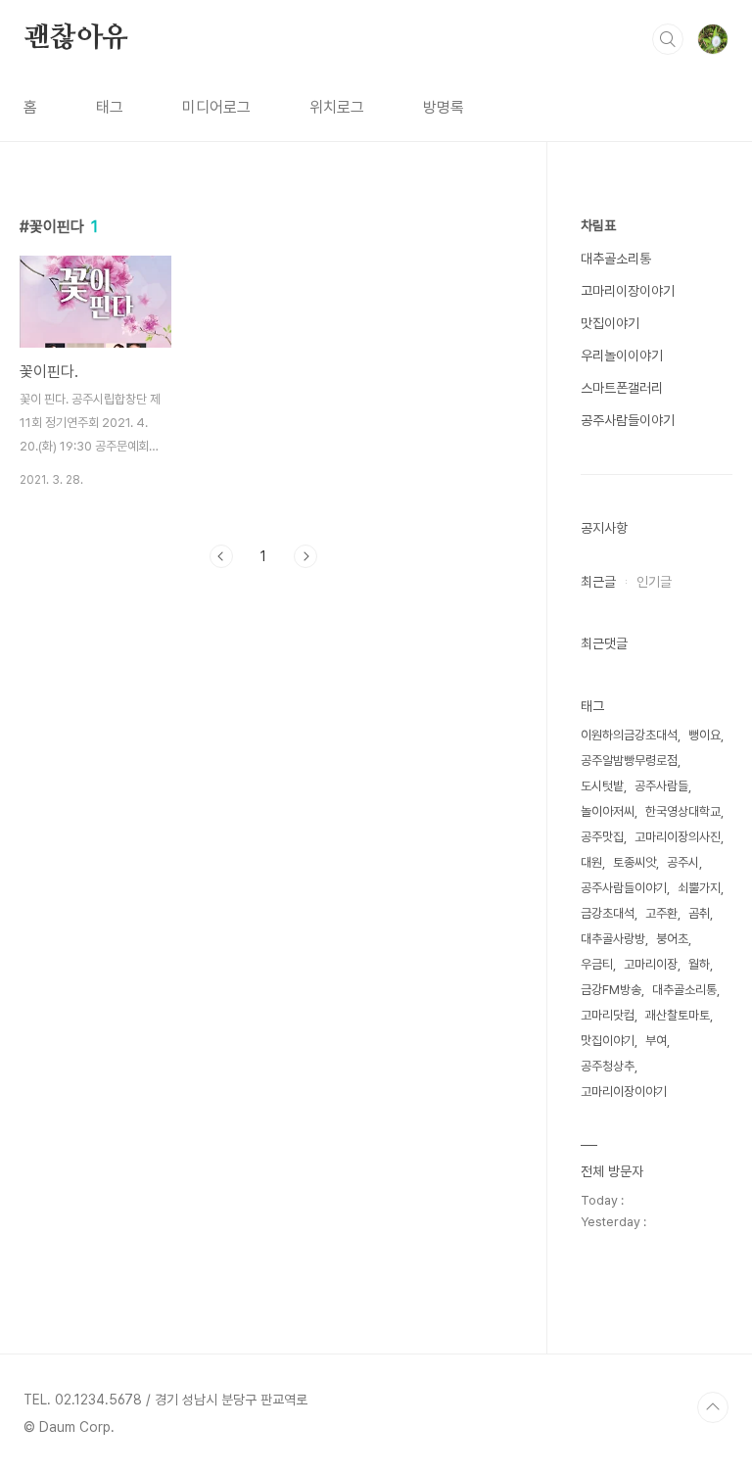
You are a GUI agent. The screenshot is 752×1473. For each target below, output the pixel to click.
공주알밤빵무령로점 (629, 760)
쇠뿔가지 (699, 887)
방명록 (443, 107)
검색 (667, 39)
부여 (656, 1040)
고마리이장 (651, 964)
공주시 (683, 862)
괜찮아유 (76, 38)
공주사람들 (661, 786)
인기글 (654, 582)
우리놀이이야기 (622, 355)
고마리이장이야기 (628, 291)
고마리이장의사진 (677, 837)
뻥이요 (704, 735)
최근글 (598, 582)
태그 (109, 107)
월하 (699, 964)
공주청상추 (607, 1066)
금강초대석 (607, 913)
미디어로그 (216, 107)
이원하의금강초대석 (629, 735)
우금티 (597, 964)
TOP (712, 1407)
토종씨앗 (634, 862)
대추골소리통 (616, 258)
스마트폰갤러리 (622, 388)
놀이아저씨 (607, 811)
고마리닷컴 (607, 1015)
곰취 (699, 913)
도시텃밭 (602, 786)
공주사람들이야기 (628, 420)
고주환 (661, 913)
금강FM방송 (611, 989)
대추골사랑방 (613, 938)
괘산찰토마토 (677, 1015)
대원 (591, 862)
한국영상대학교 (683, 811)
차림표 (598, 225)
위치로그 (336, 107)
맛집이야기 (610, 323)
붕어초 (672, 938)
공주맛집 (602, 837)
